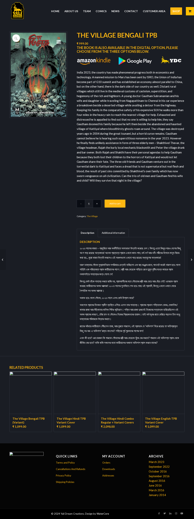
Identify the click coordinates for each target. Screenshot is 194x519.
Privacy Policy (63, 475)
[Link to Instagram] (176, 513)
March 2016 (156, 490)
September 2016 (159, 476)
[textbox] (130, 295)
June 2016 (155, 485)
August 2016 (157, 480)
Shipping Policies (65, 481)
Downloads (108, 469)
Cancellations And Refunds (70, 469)
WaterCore (103, 513)
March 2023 (156, 462)
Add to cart (115, 203)
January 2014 (157, 495)
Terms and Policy (65, 462)
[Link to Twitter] (164, 513)
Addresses (108, 475)
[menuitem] (55, 11)
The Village (92, 216)
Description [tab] (87, 232)
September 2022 (159, 466)
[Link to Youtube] (182, 513)
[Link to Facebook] (159, 513)
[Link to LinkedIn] (170, 513)
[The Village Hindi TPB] (3, 259)
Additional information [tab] (113, 232)
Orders (106, 462)
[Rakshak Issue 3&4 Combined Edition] (191, 259)
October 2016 (158, 471)
